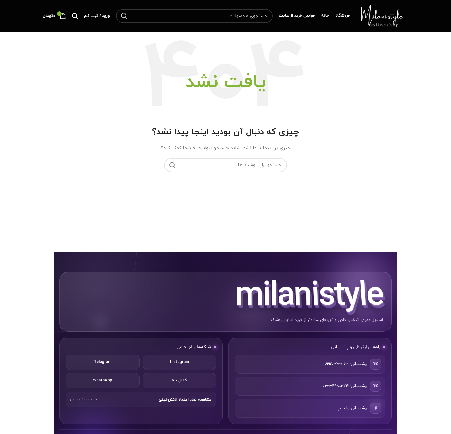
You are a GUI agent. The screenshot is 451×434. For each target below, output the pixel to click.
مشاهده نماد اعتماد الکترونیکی (185, 399)
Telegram (102, 362)
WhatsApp (102, 380)
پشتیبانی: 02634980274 (345, 386)
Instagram (179, 362)
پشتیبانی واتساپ (352, 408)
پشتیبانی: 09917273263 (345, 364)
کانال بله (179, 380)
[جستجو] (124, 16)
